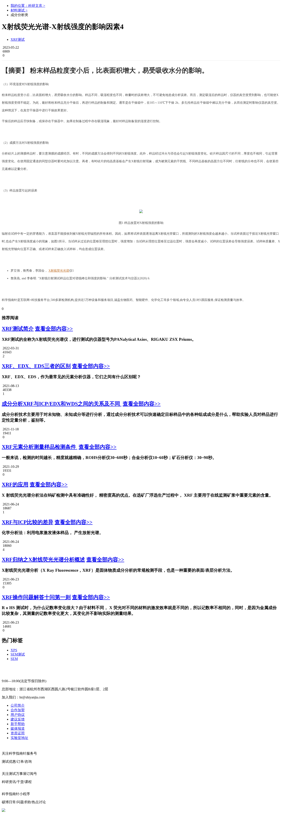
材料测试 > (19, 10)
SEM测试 (18, 654)
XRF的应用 (15, 484)
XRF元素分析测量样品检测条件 (39, 447)
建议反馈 (18, 719)
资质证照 (18, 733)
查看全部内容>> (54, 329)
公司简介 (18, 705)
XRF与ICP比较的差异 (27, 522)
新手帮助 (18, 724)
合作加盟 (18, 710)
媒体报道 (18, 728)
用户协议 (18, 715)
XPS (14, 650)
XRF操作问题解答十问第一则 (36, 597)
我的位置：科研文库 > (28, 5)
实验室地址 (19, 738)
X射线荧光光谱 (58, 270)
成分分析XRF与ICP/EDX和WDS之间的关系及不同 (61, 404)
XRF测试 (18, 39)
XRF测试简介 (18, 329)
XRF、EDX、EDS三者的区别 (36, 366)
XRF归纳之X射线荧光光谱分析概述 (43, 559)
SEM (14, 659)
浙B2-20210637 (108, 810)
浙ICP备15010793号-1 (138, 810)
